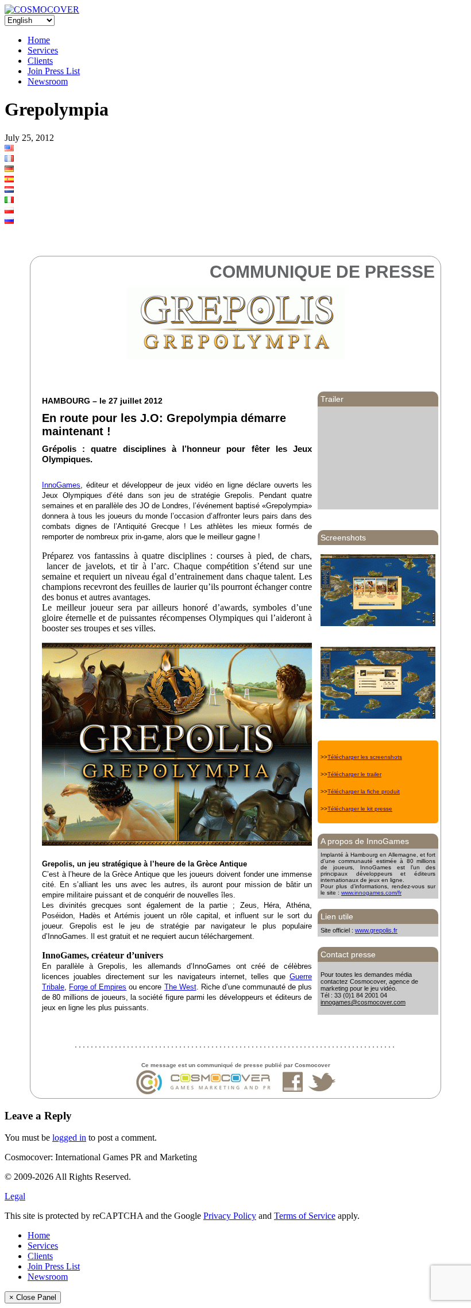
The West (180, 987)
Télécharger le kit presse (359, 808)
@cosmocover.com (378, 1002)
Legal (15, 1196)
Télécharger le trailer (354, 774)
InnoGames (61, 485)
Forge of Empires (97, 987)
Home (39, 40)
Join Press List (54, 71)
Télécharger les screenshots (364, 757)
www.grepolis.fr (376, 930)
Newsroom (48, 81)
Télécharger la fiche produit (363, 791)
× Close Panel (32, 1297)
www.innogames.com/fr (371, 892)
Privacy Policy (229, 1216)
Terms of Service (304, 1216)
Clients (40, 61)
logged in (69, 1137)
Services (43, 50)
